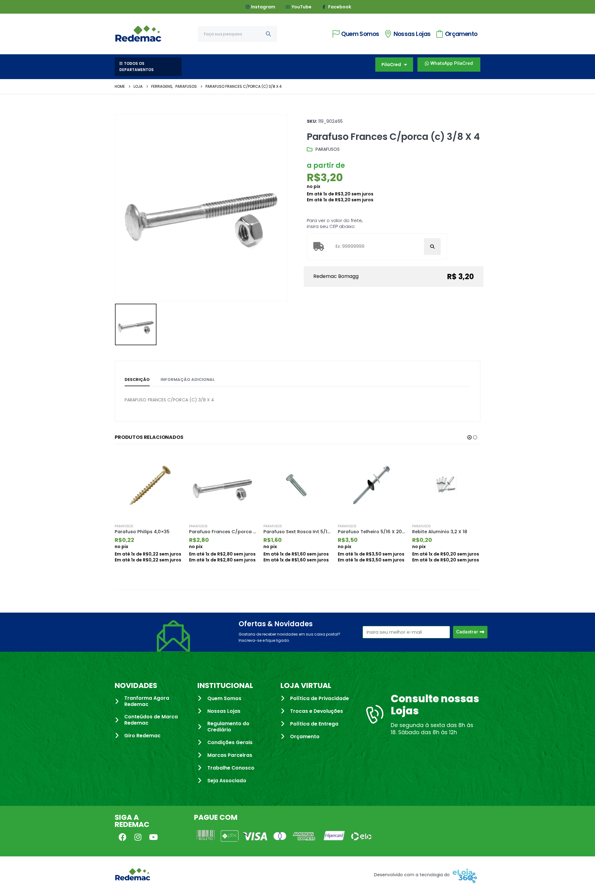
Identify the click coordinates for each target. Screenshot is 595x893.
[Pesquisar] (268, 34)
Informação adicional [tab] (188, 379)
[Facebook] (122, 837)
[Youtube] (153, 837)
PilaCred (391, 64)
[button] (469, 437)
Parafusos (327, 149)
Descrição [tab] (137, 379)
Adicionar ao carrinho (172, 461)
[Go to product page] (149, 485)
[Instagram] (138, 837)
